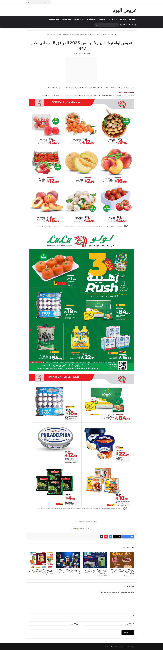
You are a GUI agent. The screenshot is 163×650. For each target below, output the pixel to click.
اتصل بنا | (114, 646)
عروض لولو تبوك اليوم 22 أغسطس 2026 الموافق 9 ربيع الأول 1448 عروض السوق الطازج (122, 571)
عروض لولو (97, 34)
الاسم (132, 616)
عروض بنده (132, 19)
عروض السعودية (105, 34)
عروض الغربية (79, 19)
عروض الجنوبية (67, 19)
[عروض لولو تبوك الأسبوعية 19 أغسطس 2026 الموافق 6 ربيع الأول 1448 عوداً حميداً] (41, 560)
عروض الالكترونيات (54, 19)
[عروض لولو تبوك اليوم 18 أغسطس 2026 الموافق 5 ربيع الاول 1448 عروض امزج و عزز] (68, 560)
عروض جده (102, 19)
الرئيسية (113, 34)
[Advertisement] (81, 70)
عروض (44, 95)
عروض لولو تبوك (88, 34)
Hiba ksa (86, 53)
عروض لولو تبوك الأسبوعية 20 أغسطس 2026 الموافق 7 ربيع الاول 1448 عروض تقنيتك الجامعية (96, 571)
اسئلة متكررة (108, 646)
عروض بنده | (121, 646)
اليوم (60, 87)
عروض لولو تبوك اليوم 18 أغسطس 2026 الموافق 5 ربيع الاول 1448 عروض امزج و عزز (69, 571)
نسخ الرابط (70, 522)
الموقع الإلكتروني (75, 624)
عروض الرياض (113, 19)
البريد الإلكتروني (130, 624)
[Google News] (78, 529)
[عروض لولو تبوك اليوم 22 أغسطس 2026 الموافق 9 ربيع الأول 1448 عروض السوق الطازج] (122, 560)
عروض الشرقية (91, 19)
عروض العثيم (123, 19)
